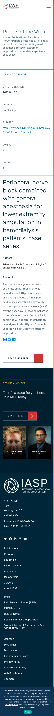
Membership (11, 577)
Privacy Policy (12, 662)
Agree (27, 712)
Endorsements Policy (16, 656)
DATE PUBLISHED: (14, 86)
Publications (11, 548)
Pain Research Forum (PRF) (20, 602)
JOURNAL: (9, 104)
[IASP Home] (11, 6)
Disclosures (10, 650)
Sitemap (9, 679)
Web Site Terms (13, 673)
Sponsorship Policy (15, 667)
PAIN (7, 597)
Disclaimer (10, 644)
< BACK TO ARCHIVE (15, 74)
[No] (50, 701)
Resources (10, 554)
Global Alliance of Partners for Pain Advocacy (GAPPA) (24, 626)
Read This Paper (18, 358)
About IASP (10, 588)
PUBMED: (8, 122)
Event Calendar (13, 565)
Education (10, 560)
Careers (8, 582)
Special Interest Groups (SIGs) (21, 619)
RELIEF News (12, 614)
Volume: (7, 144)
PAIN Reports (12, 608)
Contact (9, 639)
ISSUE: (6, 162)
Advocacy (10, 571)
